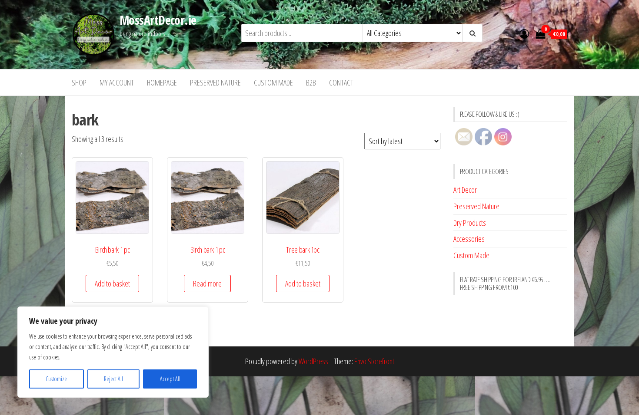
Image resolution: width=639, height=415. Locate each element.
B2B (311, 82)
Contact (341, 82)
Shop (79, 82)
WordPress (313, 361)
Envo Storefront (374, 361)
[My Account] (524, 33)
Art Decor (465, 189)
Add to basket (112, 283)
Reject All (113, 379)
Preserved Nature (215, 82)
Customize (56, 379)
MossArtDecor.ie (158, 20)
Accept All (170, 379)
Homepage (162, 82)
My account (117, 82)
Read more (207, 283)
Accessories (469, 239)
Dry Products (469, 222)
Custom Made (273, 82)
